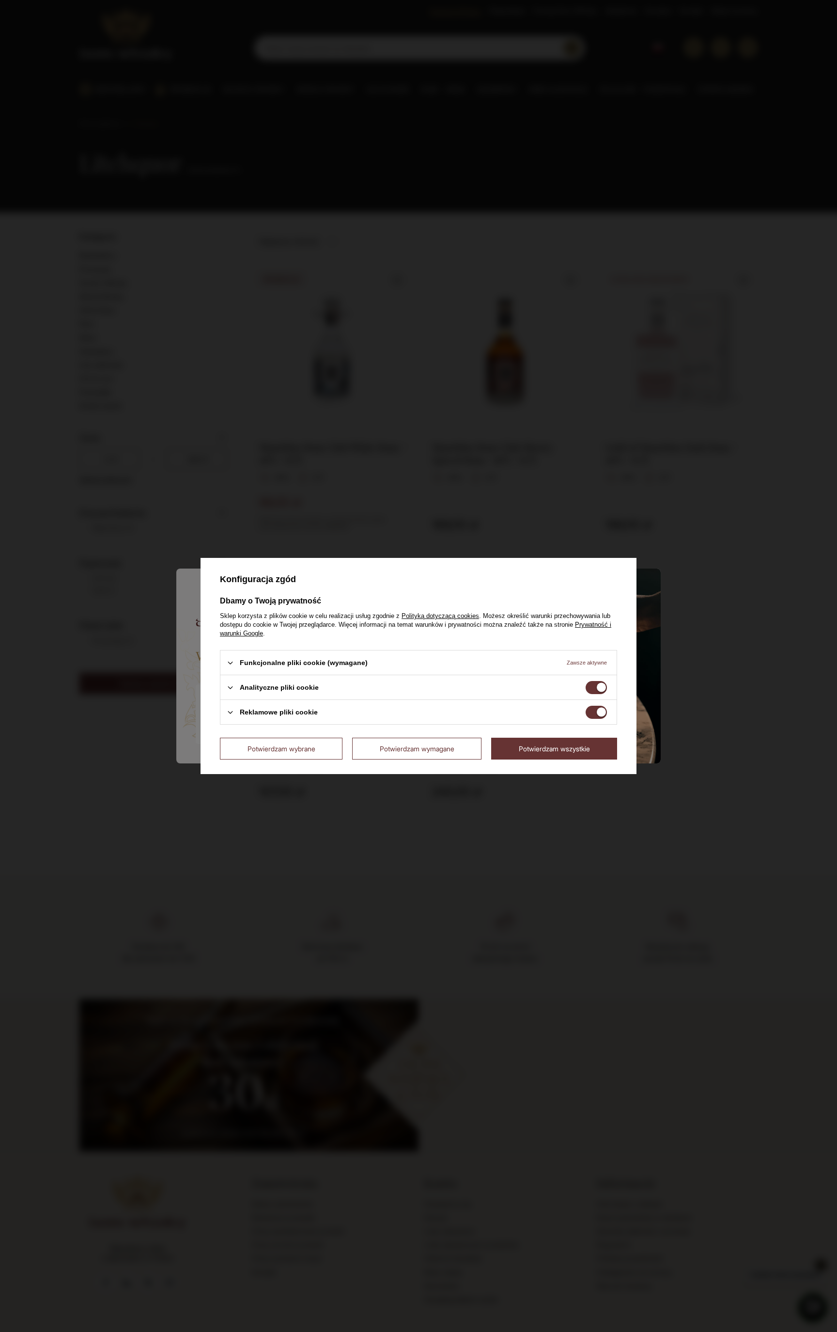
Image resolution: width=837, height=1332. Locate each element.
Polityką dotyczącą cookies (440, 615)
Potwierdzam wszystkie (554, 748)
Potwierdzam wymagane (417, 748)
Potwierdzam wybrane (281, 748)
